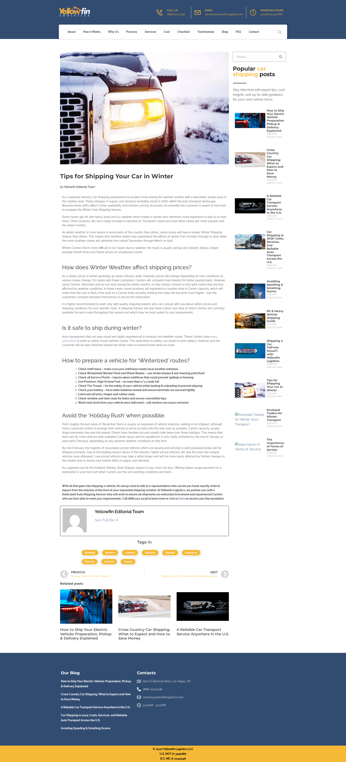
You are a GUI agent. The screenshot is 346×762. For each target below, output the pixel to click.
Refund (109, 561)
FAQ (238, 31)
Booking (90, 552)
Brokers (110, 552)
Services (150, 31)
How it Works (92, 31)
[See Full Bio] (117, 520)
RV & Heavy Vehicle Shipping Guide (275, 316)
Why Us (113, 31)
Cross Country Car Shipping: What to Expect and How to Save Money (144, 633)
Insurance (191, 552)
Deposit (170, 552)
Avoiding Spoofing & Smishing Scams (275, 286)
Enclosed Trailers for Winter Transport (274, 415)
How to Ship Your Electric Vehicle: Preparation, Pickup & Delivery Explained (86, 633)
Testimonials (205, 31)
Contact (254, 31)
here (182, 498)
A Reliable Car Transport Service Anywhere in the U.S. (203, 631)
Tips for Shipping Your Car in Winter (275, 385)
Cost (167, 31)
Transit (128, 561)
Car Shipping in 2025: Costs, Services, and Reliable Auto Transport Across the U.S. (275, 247)
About (71, 31)
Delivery (150, 552)
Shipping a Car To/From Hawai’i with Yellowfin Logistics (275, 351)
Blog (225, 31)
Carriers (130, 552)
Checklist (183, 31)
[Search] (281, 57)
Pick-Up (89, 561)
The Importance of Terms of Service (275, 444)
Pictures (131, 31)
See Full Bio (105, 520)
